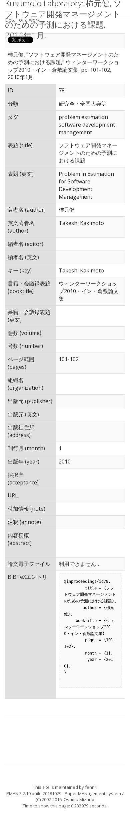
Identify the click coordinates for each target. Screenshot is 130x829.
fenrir (90, 787)
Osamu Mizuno (79, 799)
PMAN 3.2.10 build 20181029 (33, 793)
